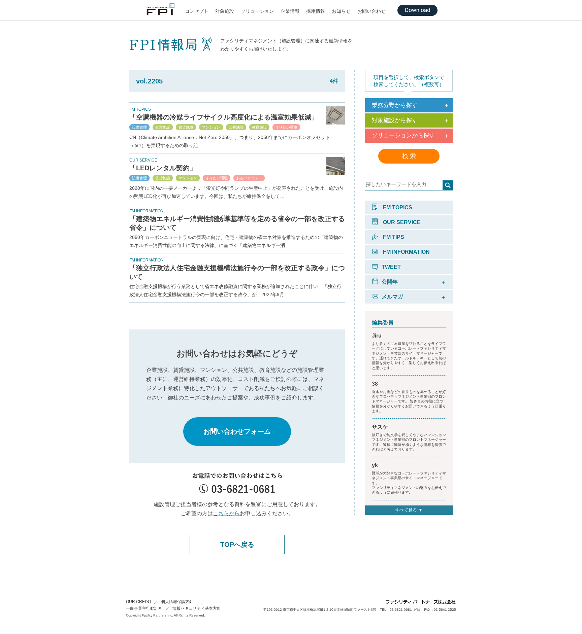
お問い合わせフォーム (237, 431)
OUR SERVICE (401, 222)
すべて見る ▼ (409, 510)
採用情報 (315, 11)
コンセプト (196, 11)
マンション (211, 127)
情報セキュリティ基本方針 (196, 608)
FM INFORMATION (406, 252)
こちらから (226, 513)
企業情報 (290, 11)
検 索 (409, 156)
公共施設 (236, 127)
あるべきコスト (249, 178)
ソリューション (257, 11)
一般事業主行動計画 (144, 608)
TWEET (391, 267)
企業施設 (162, 127)
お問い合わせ (371, 11)
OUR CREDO (138, 601)
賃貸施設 (186, 127)
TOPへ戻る (237, 544)
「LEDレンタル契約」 (162, 168)
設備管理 (139, 127)
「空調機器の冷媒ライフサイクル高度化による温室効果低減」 (223, 117)
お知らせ (341, 11)
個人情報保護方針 (177, 601)
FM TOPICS (397, 207)
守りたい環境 (286, 127)
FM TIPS (393, 237)
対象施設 (224, 11)
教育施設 (259, 127)
